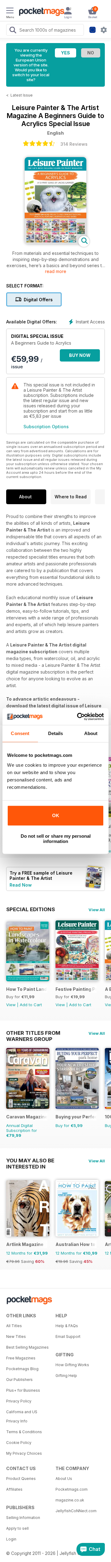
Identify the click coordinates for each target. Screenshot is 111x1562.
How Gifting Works (72, 1364)
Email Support (68, 1336)
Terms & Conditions (24, 1432)
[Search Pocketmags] (13, 31)
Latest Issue (21, 95)
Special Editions (30, 909)
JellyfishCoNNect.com (76, 1511)
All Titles (14, 1325)
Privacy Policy (18, 1401)
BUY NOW (80, 355)
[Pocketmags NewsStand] (40, 12)
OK (55, 815)
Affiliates (14, 1489)
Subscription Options (46, 426)
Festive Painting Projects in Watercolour (76, 989)
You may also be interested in (30, 1160)
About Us (64, 1478)
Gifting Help (66, 1375)
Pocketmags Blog (22, 1368)
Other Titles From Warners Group (33, 1033)
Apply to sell (17, 1528)
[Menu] (10, 11)
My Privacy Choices (24, 1453)
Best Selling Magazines (27, 1347)
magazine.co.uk (70, 1500)
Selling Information (23, 1517)
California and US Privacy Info (21, 1416)
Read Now (21, 885)
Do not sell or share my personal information (56, 838)
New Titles (16, 1336)
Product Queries (21, 1478)
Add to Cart (31, 1004)
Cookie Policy (18, 1442)
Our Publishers (19, 1379)
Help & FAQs (67, 1325)
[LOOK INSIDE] (55, 242)
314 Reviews (74, 144)
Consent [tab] (20, 733)
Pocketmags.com (72, 1489)
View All (96, 909)
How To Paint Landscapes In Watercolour (26, 989)
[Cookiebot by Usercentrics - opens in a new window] (78, 717)
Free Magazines (20, 1358)
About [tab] (91, 733)
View (11, 1004)
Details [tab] (55, 733)
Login (11, 1539)
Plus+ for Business (23, 1390)
